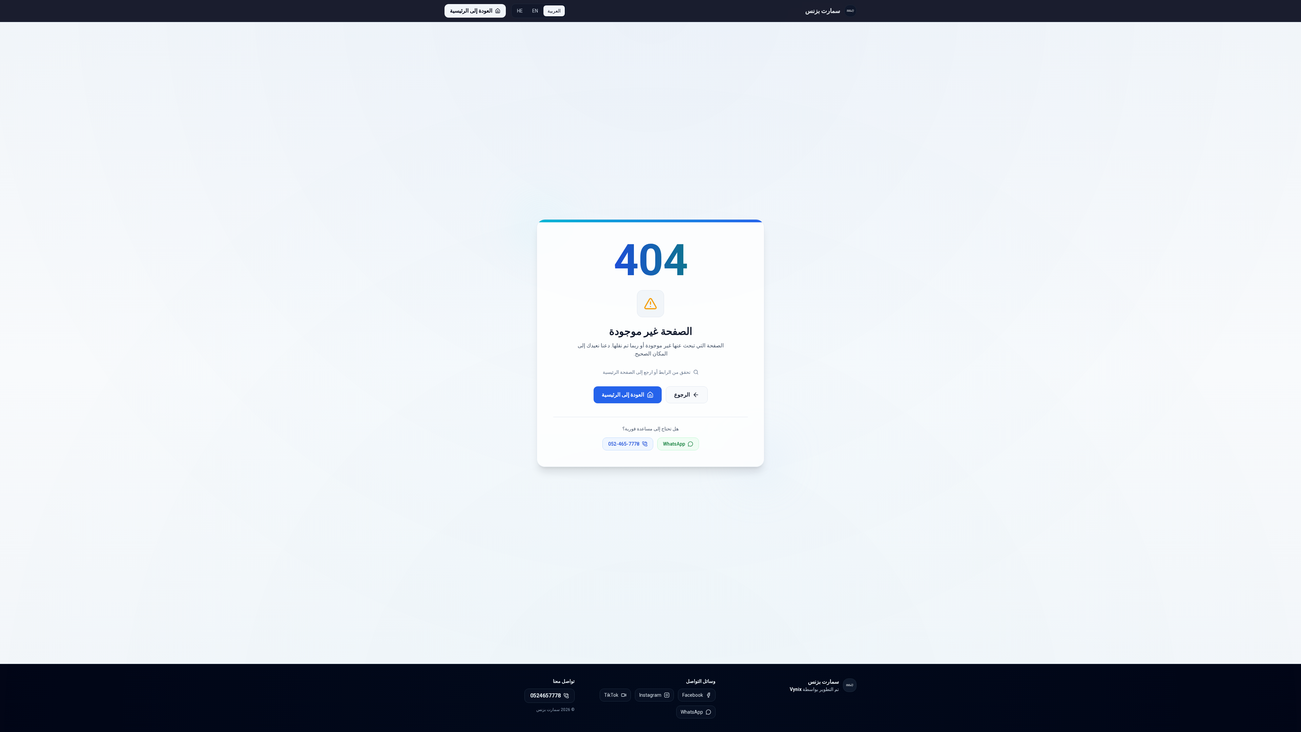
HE (520, 11)
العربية (554, 11)
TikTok (611, 695)
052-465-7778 (623, 444)
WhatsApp (674, 444)
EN (535, 11)
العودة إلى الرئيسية (623, 394)
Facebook (692, 695)
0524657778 (545, 695)
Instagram (650, 695)
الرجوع (682, 394)
